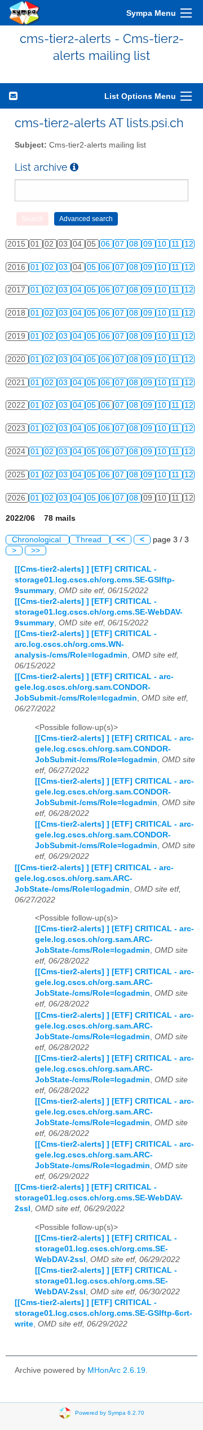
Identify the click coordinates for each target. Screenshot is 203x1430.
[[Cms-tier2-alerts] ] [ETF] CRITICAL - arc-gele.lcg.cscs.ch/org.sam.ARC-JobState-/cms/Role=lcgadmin (94, 878)
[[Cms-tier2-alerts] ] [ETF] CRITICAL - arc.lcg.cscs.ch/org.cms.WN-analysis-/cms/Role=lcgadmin (86, 644)
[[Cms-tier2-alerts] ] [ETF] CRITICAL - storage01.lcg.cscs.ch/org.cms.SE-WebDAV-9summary (99, 612)
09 (149, 244)
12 (188, 244)
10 (163, 244)
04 (78, 290)
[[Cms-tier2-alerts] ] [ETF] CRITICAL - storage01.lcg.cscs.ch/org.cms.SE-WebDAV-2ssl (99, 1198)
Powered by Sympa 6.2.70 (109, 1413)
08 (134, 244)
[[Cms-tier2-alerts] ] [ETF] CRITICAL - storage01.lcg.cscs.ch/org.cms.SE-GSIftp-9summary (95, 580)
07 (120, 244)
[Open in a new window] (74, 167)
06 (106, 244)
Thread (90, 539)
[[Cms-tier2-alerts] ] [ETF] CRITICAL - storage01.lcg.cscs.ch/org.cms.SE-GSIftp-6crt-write (103, 1313)
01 (36, 267)
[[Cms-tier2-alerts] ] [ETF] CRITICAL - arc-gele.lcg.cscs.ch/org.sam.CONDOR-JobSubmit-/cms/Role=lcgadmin (94, 687)
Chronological (37, 539)
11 (176, 244)
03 (64, 267)
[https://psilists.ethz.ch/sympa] (25, 12)
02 (50, 267)
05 (92, 267)
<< (120, 539)
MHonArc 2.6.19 (116, 1370)
